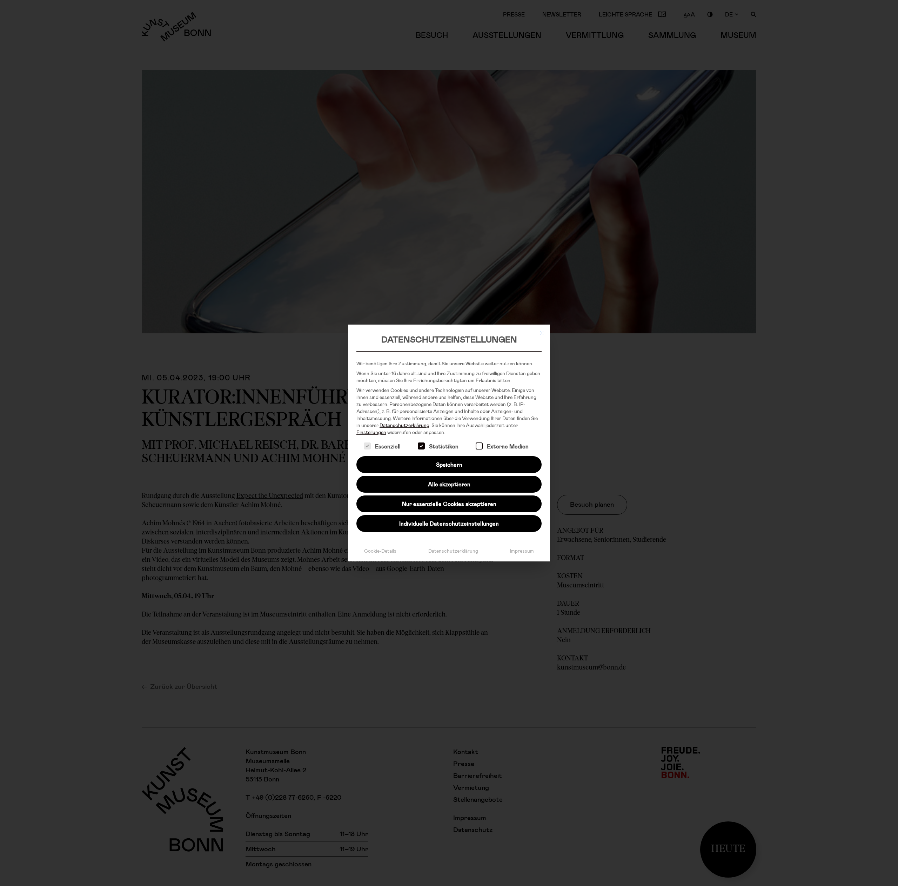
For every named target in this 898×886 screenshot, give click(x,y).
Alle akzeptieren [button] (449, 484)
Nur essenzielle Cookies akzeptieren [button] (449, 503)
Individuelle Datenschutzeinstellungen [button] (449, 523)
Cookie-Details (380, 551)
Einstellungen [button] (371, 432)
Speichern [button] (449, 464)
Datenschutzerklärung (404, 425)
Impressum (522, 551)
